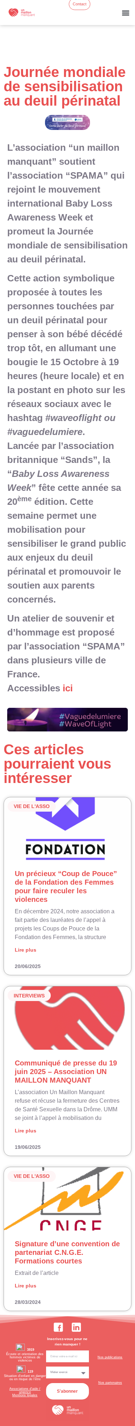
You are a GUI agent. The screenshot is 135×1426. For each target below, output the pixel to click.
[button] (125, 13)
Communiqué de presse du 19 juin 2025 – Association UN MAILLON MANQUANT (66, 1071)
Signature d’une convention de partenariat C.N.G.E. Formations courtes (67, 1252)
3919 (30, 1350)
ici (68, 688)
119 (30, 1371)
